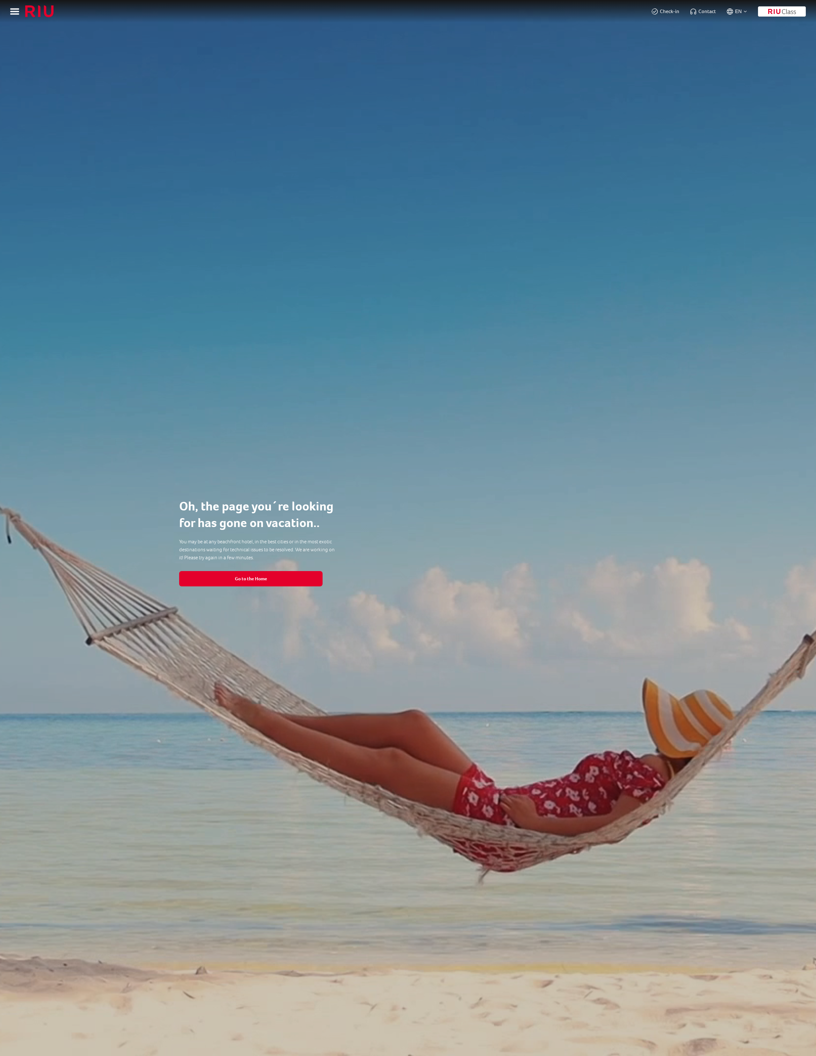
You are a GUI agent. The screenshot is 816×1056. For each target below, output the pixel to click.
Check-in (669, 11)
